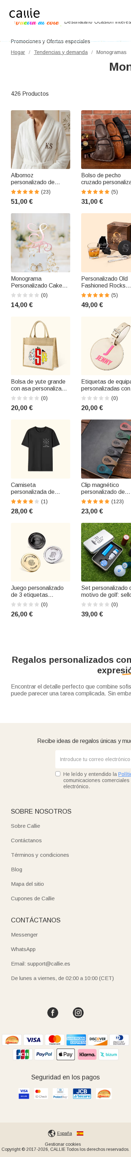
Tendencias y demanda (61, 52)
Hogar (18, 52)
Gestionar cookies (63, 1144)
